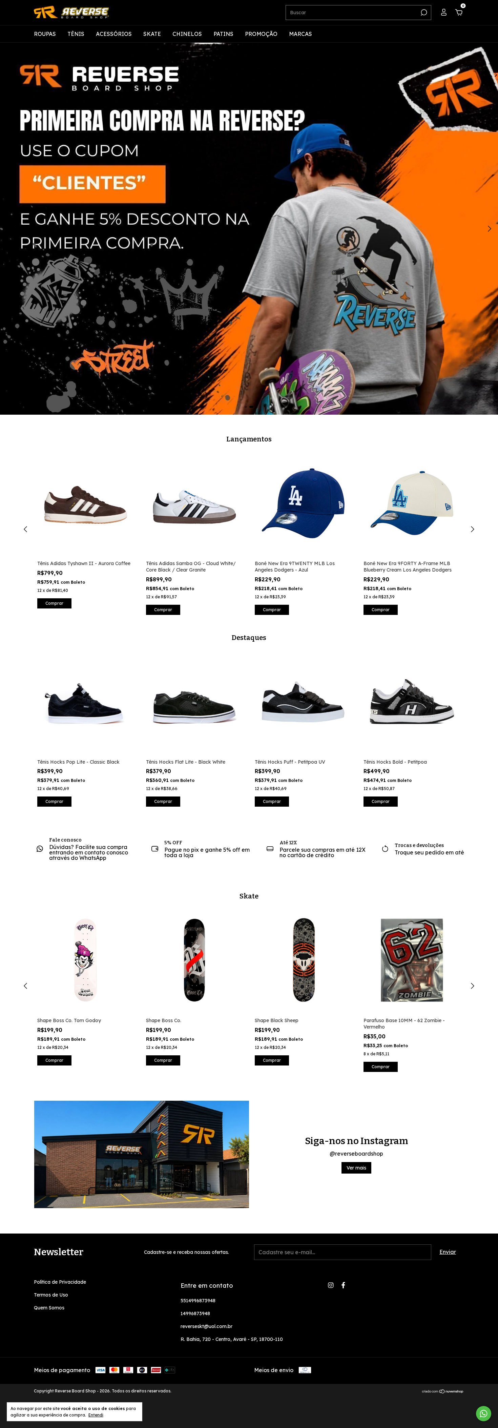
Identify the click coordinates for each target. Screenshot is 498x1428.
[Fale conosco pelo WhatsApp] (483, 1413)
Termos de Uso (51, 1295)
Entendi (95, 1414)
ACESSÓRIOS (114, 33)
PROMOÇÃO (261, 33)
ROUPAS (45, 33)
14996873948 (195, 1313)
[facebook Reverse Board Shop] (343, 1285)
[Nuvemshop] (443, 1391)
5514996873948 (198, 1301)
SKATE (152, 33)
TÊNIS (75, 33)
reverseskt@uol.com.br (206, 1326)
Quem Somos (49, 1308)
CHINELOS (187, 33)
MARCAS (300, 33)
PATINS (223, 33)
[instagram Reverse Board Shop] (331, 1285)
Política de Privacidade (60, 1282)
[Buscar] (423, 12)
